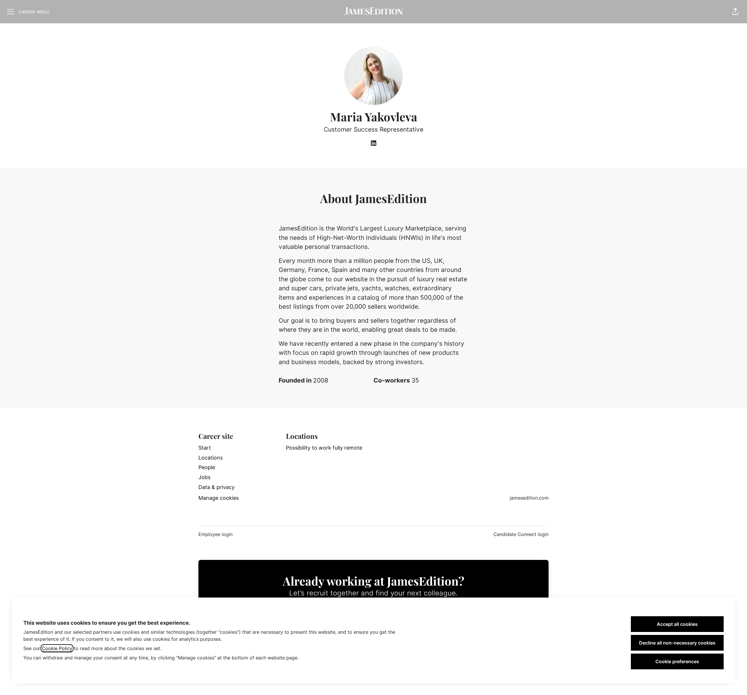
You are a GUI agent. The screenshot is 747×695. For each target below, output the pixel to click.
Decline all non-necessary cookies (677, 643)
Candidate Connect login (521, 534)
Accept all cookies (677, 624)
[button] (735, 12)
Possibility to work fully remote (324, 448)
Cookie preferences (677, 661)
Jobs (204, 477)
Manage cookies (218, 498)
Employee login (215, 534)
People (206, 467)
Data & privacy (216, 487)
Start (204, 448)
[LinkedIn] (373, 143)
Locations (210, 458)
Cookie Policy (57, 648)
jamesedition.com (529, 498)
